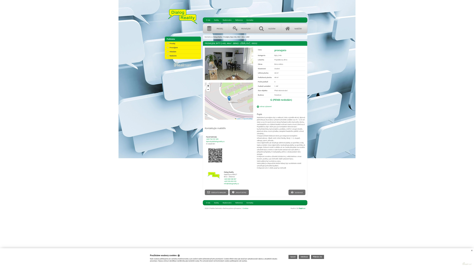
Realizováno (227, 20)
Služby (216, 20)
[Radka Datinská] (183, 17)
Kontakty (250, 20)
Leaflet (238, 119)
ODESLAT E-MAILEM (218, 192)
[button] (229, 98)
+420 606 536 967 (230, 179)
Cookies (245, 208)
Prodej (172, 43)
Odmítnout (304, 257)
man (302, 208)
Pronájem (173, 47)
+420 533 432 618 (230, 181)
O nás (208, 20)
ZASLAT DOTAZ (240, 192)
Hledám (172, 51)
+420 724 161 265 (212, 139)
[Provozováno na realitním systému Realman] (183, 64)
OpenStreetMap (248, 119)
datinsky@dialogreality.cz (215, 141)
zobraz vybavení (266, 106)
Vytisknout (298, 192)
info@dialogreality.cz (231, 183)
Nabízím (173, 56)
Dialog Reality (217, 37)
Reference (239, 20)
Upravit (293, 257)
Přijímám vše (317, 257)
